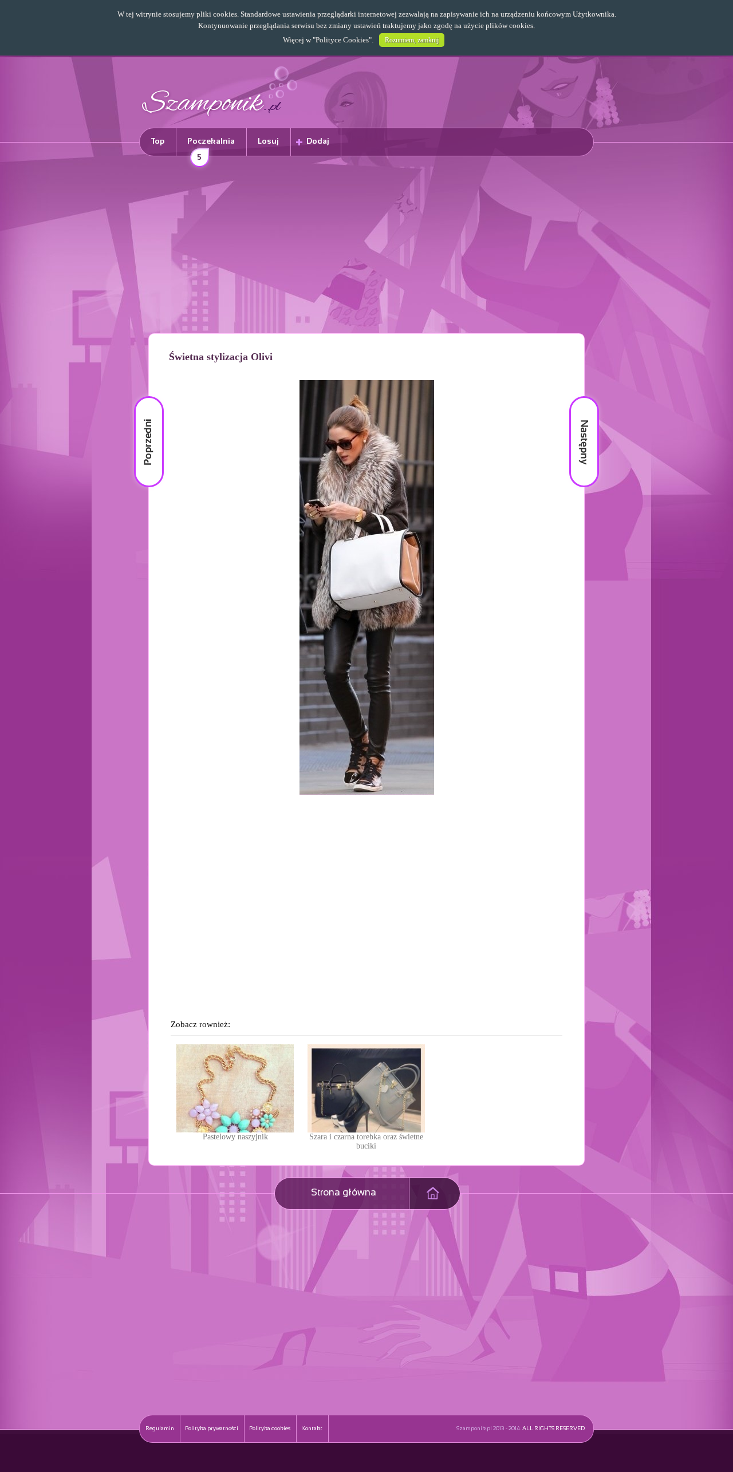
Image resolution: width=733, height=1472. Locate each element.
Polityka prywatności (211, 1428)
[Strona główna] (220, 117)
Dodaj (317, 141)
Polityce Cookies (342, 39)
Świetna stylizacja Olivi (221, 356)
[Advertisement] (366, 246)
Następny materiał (576, 396)
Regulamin (159, 1428)
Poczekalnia (211, 147)
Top (157, 141)
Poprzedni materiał (142, 396)
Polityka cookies (269, 1428)
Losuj (268, 141)
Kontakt (311, 1428)
